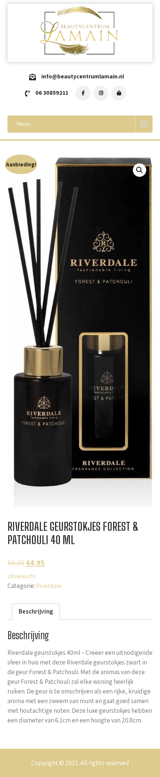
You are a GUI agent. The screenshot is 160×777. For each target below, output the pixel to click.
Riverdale (49, 586)
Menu (24, 124)
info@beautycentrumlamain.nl (82, 76)
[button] (139, 170)
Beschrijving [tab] (36, 611)
